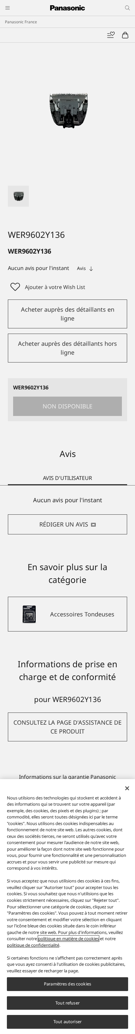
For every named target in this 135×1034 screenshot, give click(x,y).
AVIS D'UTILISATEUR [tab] (67, 478)
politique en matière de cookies (68, 938)
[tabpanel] (67, 515)
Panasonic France (21, 22)
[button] (18, 196)
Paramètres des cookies (67, 984)
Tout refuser (67, 1003)
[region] (67, 906)
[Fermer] (127, 788)
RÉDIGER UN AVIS (63, 524)
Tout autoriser (67, 1021)
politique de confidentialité (33, 945)
